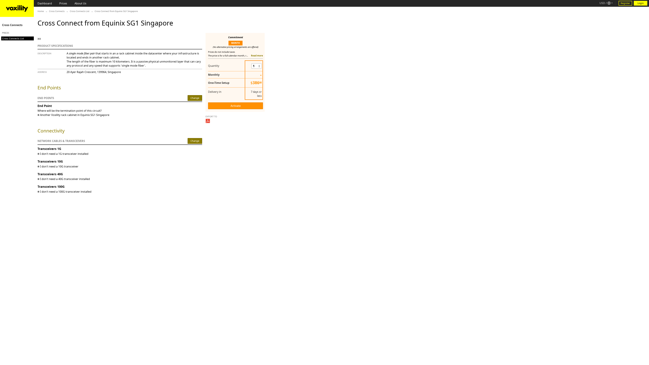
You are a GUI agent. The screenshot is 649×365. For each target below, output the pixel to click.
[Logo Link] (17, 8)
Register (625, 3)
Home (41, 11)
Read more (257, 55)
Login (641, 3)
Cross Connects (12, 25)
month (235, 42)
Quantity (213, 66)
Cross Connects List (13, 38)
